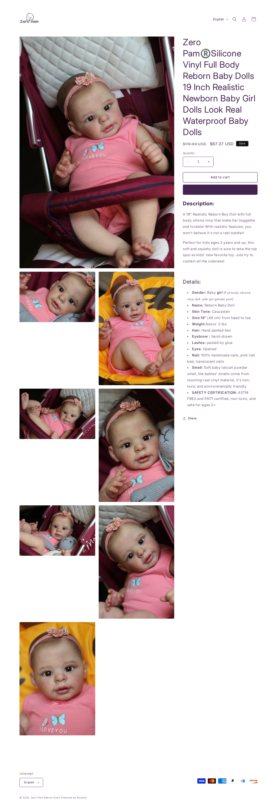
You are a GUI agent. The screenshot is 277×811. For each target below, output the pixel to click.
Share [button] (192, 418)
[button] (234, 19)
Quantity (189, 153)
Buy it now (220, 190)
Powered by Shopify (74, 797)
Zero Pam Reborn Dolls (45, 797)
